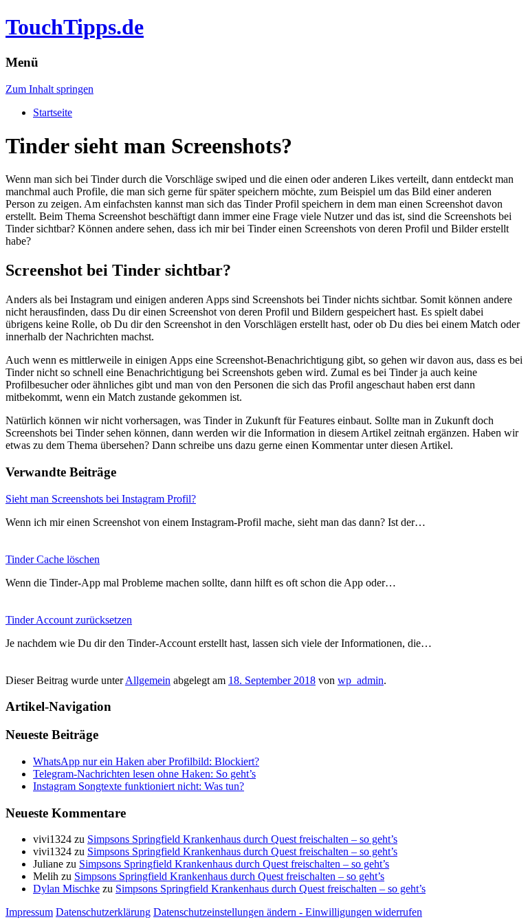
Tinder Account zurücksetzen (69, 620)
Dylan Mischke (66, 888)
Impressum (29, 912)
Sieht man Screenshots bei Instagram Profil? (101, 499)
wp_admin (361, 680)
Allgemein (147, 680)
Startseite (52, 112)
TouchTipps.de (75, 26)
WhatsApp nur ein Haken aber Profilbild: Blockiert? (146, 761)
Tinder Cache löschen (53, 559)
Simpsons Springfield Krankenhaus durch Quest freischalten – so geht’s (242, 839)
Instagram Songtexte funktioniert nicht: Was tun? (138, 786)
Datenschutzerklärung (103, 912)
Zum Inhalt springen (50, 89)
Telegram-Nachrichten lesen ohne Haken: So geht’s (144, 774)
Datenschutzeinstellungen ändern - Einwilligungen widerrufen (287, 912)
